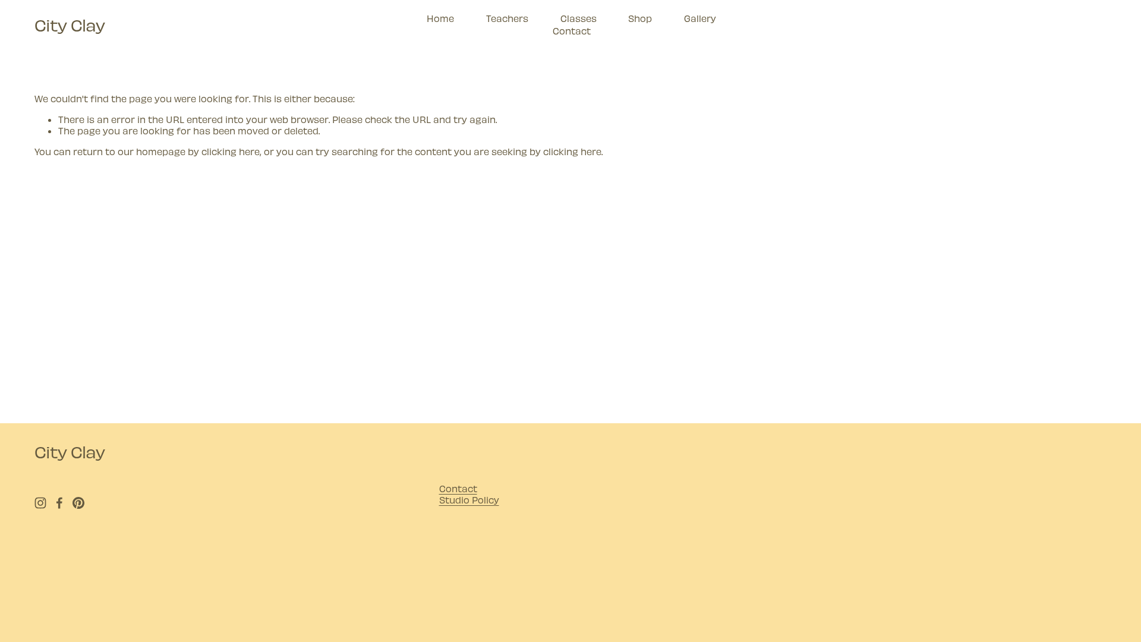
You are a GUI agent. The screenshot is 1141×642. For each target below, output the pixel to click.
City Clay (69, 24)
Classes (578, 18)
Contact (572, 30)
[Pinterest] (78, 503)
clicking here (230, 151)
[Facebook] (59, 503)
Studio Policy (469, 499)
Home (440, 18)
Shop (640, 18)
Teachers (507, 18)
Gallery (700, 18)
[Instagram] (40, 503)
